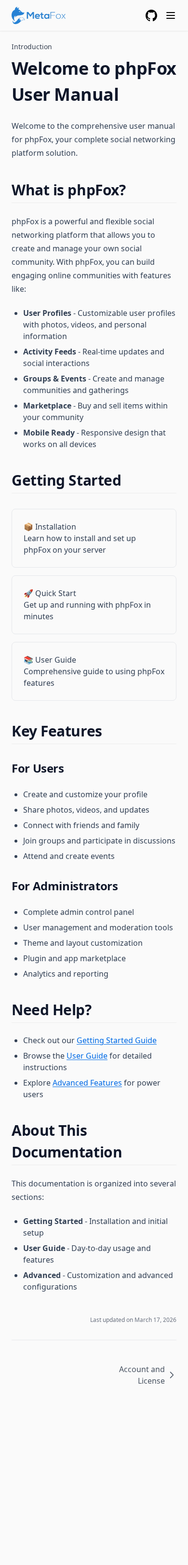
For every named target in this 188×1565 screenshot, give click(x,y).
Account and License (142, 1375)
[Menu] (170, 15)
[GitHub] (151, 15)
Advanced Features (87, 1082)
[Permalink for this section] (133, 190)
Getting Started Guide (117, 1040)
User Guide (87, 1055)
